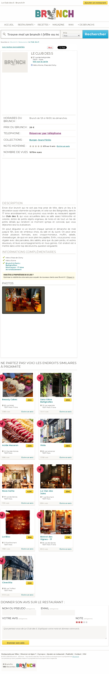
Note (84, 618)
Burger (33, 140)
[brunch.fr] (54, 14)
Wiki (71, 24)
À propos (41, 654)
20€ (29, 446)
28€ (68, 446)
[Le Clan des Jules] (56, 476)
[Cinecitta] (17, 568)
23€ (68, 400)
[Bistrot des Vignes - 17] (56, 522)
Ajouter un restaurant (95, 3)
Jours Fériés (44, 140)
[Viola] (56, 430)
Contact (78, 654)
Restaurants (25, 24)
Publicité (69, 654)
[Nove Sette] (17, 476)
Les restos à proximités (13, 47)
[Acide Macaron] (17, 430)
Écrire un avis (27, 412)
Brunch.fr (75, 656)
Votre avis (14, 618)
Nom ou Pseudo (18, 608)
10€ (30, 537)
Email (49, 608)
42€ (29, 491)
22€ (30, 583)
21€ (68, 537)
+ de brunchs (86, 24)
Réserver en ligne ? (28, 654)
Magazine (58, 24)
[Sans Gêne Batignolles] (56, 385)
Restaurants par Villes (10, 654)
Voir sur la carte (40, 62)
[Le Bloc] (17, 522)
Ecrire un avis (63, 146)
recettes (43, 24)
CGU (84, 654)
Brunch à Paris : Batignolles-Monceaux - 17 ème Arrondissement (15, 266)
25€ (30, 400)
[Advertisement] (39, 95)
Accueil (9, 24)
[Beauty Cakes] (17, 385)
